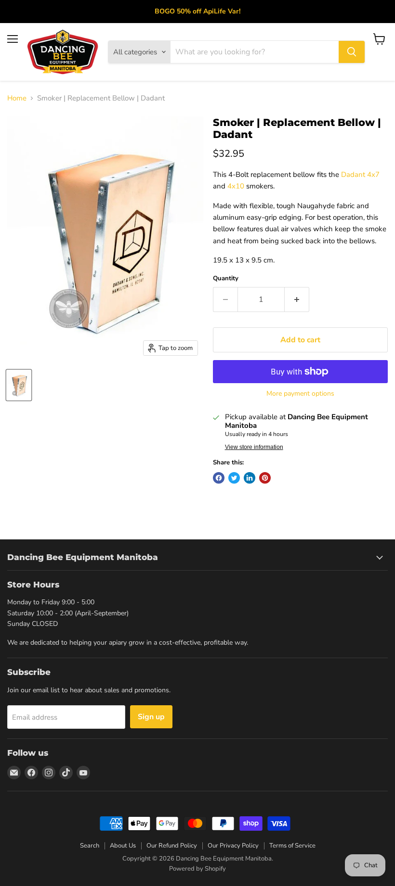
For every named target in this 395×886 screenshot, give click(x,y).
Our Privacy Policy (233, 845)
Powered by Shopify (197, 868)
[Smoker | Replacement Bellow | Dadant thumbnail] (18, 385)
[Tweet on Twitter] (234, 478)
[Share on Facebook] (218, 478)
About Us (123, 845)
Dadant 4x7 (360, 174)
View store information (254, 447)
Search (89, 845)
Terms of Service (292, 845)
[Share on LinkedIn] (249, 478)
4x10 (235, 186)
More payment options (300, 394)
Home (16, 98)
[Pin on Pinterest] (265, 478)
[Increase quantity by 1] (297, 299)
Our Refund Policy (171, 845)
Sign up (151, 716)
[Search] (352, 52)
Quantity (225, 278)
